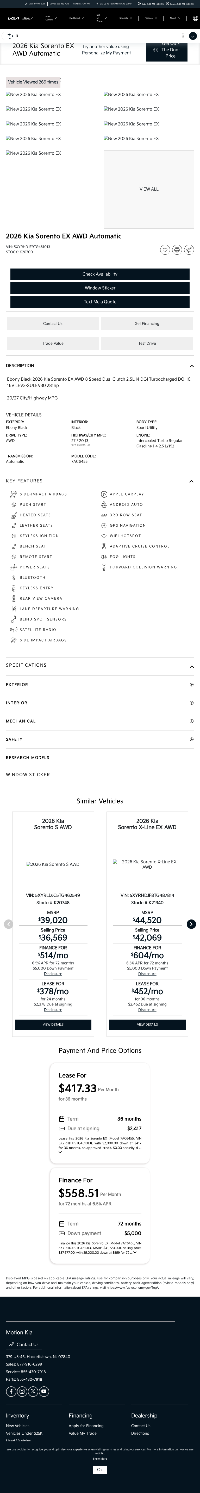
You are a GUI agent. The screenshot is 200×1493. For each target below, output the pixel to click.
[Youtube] (44, 1391)
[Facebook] (11, 1391)
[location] (97, 4)
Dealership (144, 1416)
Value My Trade (83, 1433)
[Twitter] (33, 1391)
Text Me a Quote (100, 302)
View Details (53, 1025)
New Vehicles (17, 1426)
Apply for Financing (86, 1426)
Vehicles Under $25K (24, 1433)
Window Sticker (100, 288)
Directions (140, 1433)
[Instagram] (22, 1391)
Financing (80, 1416)
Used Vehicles (18, 1441)
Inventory (17, 1416)
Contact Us (27, 1344)
